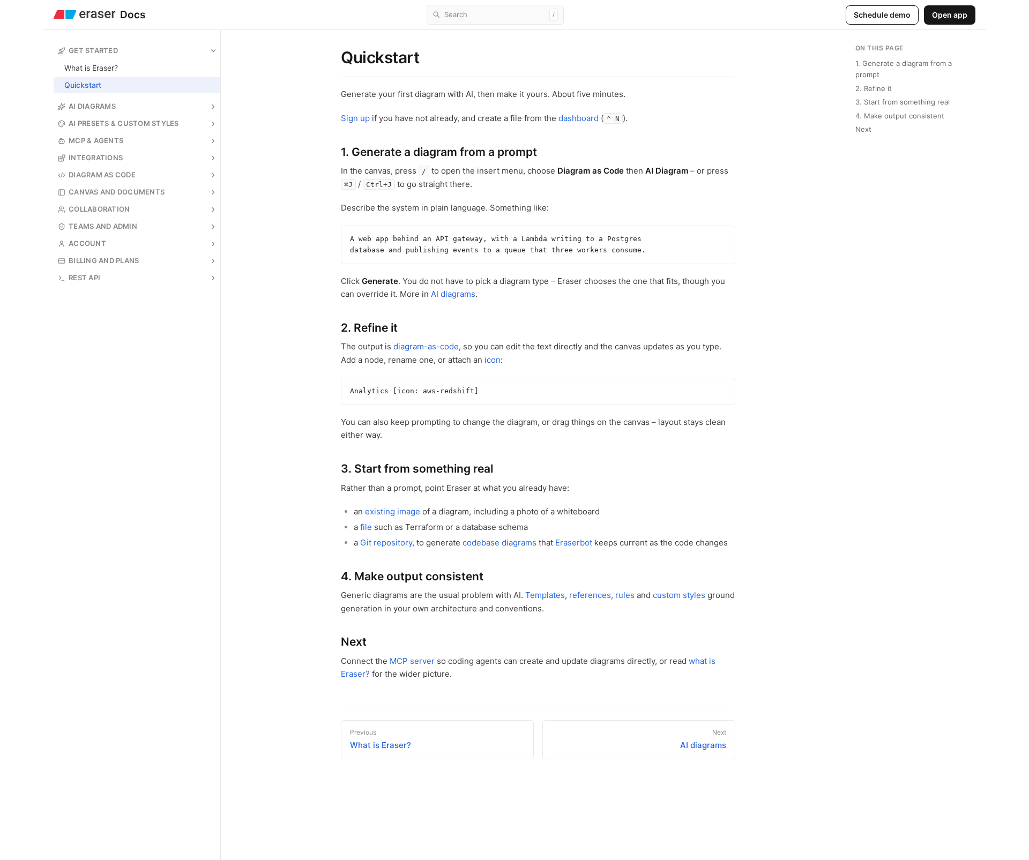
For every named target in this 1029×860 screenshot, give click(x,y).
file (366, 527)
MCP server (412, 661)
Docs (132, 15)
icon (492, 360)
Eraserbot (573, 542)
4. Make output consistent (899, 115)
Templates (545, 595)
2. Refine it (873, 88)
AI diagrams (453, 294)
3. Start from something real (902, 102)
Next (863, 129)
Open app (949, 14)
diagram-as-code (426, 346)
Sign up (355, 118)
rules (625, 595)
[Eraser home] (85, 14)
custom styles (679, 595)
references (590, 595)
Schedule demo (882, 14)
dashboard (578, 118)
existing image (392, 511)
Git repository (386, 542)
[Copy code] (724, 236)
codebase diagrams (499, 542)
